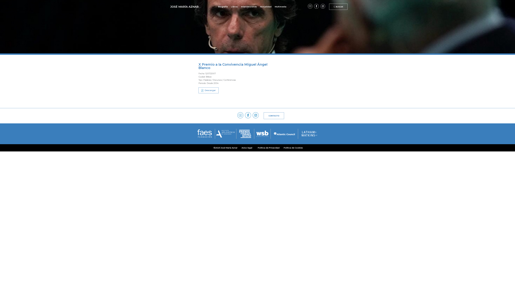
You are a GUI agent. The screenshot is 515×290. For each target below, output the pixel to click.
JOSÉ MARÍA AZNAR (184, 6)
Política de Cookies (293, 148)
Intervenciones (249, 7)
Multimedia (280, 7)
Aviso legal (247, 148)
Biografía (223, 7)
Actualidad (266, 7)
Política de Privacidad (268, 148)
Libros (234, 7)
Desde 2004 (212, 83)
